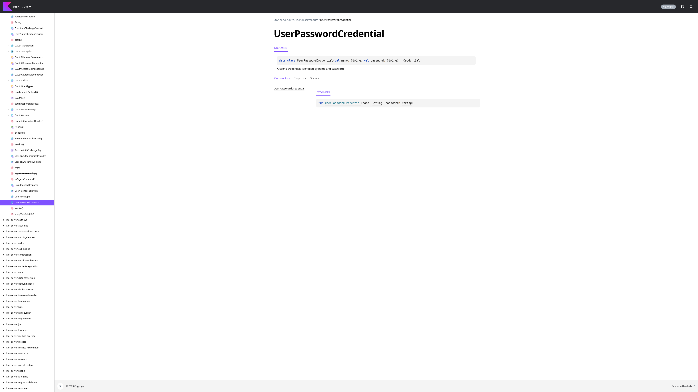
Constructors (282, 78)
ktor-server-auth (284, 20)
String (356, 60)
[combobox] (27, 7)
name (321, 68)
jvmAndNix (668, 6)
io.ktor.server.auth (307, 20)
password (338, 68)
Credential (411, 60)
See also (315, 78)
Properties (300, 78)
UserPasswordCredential (315, 60)
